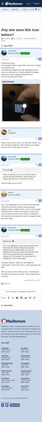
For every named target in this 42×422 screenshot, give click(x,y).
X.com (7, 351)
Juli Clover (5, 355)
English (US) (14, 405)
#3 (40, 165)
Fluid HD (7, 402)
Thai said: (6, 170)
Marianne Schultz (26, 370)
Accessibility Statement (20, 398)
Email (3, 351)
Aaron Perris (25, 386)
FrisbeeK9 (6, 38)
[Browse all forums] (33, 9)
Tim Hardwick (25, 363)
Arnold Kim (5, 348)
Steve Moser (5, 386)
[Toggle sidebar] (39, 9)
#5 (40, 236)
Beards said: (7, 241)
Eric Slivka (24, 348)
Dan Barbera (5, 378)
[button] (2, 4)
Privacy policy (6, 398)
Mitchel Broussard (7, 363)
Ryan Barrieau (25, 378)
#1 (40, 59)
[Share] (36, 59)
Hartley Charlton (7, 370)
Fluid (2, 402)
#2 (40, 139)
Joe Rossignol (25, 355)
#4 (40, 201)
